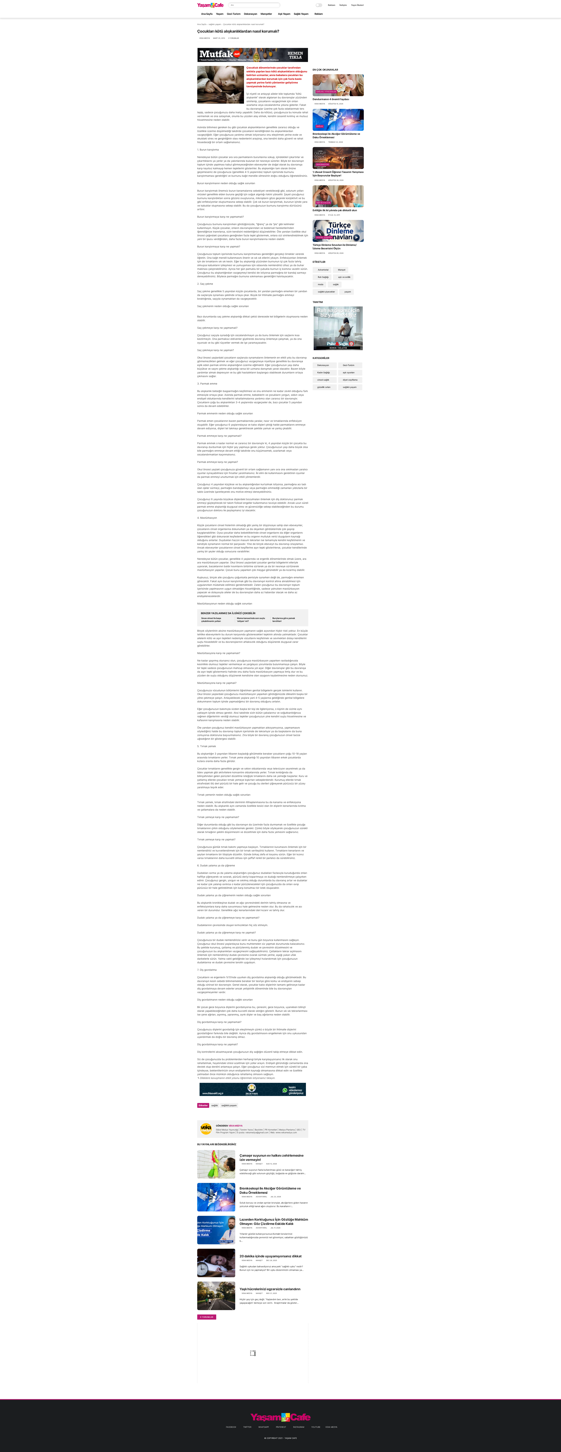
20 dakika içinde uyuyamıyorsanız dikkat (271, 1256)
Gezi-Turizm (233, 13)
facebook (231, 1427)
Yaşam (219, 13)
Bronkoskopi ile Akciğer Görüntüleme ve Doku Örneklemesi (270, 1190)
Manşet (259, 1164)
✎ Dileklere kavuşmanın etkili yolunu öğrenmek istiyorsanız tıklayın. (236, 1078)
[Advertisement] (338, 42)
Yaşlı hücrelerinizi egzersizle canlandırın (270, 1289)
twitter (247, 1427)
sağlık (214, 1105)
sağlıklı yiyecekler (326, 92)
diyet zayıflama (350, 380)
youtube (315, 1427)
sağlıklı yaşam (215, 24)
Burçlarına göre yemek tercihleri (283, 619)
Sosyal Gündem (324, 237)
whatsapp (263, 1427)
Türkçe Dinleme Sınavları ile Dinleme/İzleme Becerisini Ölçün (334, 246)
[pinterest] (353, 14)
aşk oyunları (348, 372)
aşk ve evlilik (323, 203)
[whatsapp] (348, 14)
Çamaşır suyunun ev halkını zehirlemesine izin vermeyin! (271, 1158)
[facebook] (339, 14)
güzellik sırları (323, 387)
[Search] (277, 5)
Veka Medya (331, 1427)
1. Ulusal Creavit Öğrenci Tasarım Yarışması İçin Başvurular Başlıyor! (338, 174)
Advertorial (261, 1197)
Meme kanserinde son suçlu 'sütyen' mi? (251, 619)
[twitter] (343, 14)
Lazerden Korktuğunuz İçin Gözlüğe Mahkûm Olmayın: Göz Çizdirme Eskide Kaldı (274, 1222)
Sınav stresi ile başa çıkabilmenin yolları (211, 619)
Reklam (331, 5)
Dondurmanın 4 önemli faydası (331, 99)
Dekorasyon (250, 13)
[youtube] (362, 14)
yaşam (347, 291)
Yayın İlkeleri (357, 5)
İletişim (343, 5)
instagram (298, 1427)
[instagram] (357, 14)
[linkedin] (223, 1113)
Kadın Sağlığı (323, 372)
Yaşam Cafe (291, 1438)
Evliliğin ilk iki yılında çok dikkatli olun (335, 210)
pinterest (281, 1427)
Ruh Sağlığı (323, 277)
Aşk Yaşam (284, 13)
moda (320, 284)
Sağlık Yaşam (301, 13)
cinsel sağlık (323, 380)
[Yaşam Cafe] (210, 6)
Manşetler (266, 13)
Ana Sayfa (206, 13)
